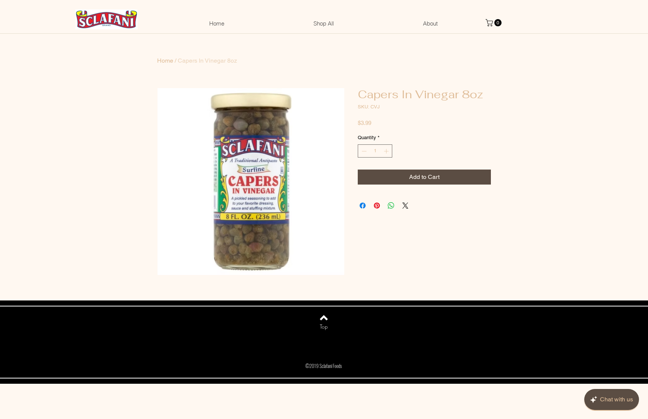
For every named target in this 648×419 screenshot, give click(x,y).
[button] (494, 22)
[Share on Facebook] (362, 205)
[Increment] (387, 151)
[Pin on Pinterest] (376, 205)
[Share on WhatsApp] (391, 205)
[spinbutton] (375, 151)
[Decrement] (363, 151)
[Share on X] (405, 205)
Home (165, 60)
